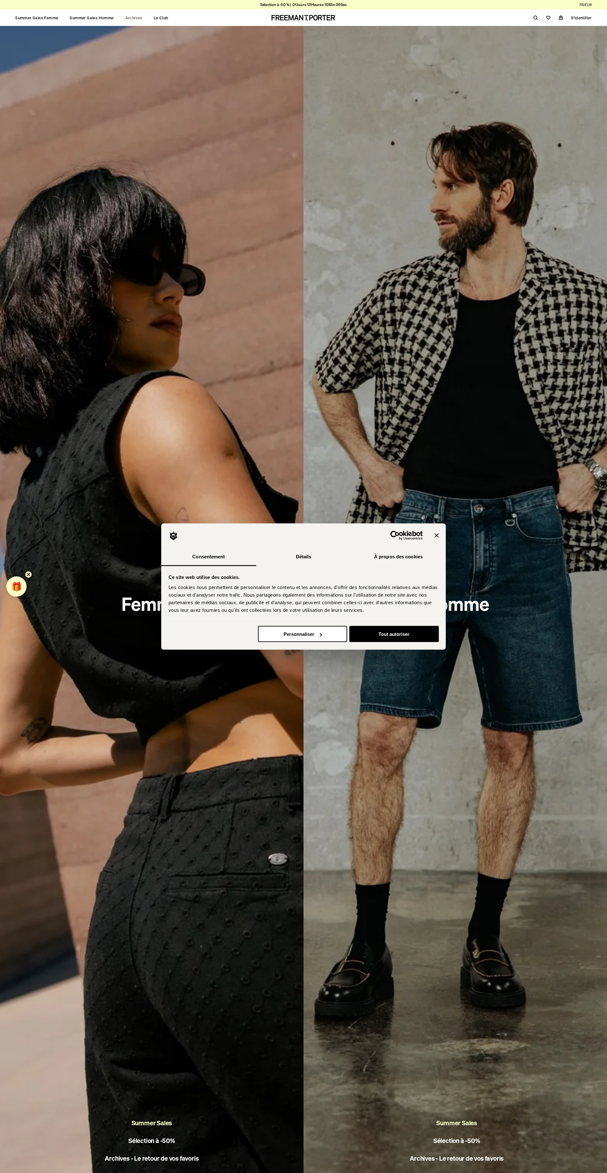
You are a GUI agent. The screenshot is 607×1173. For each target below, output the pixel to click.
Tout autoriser (393, 634)
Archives (133, 18)
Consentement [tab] (208, 556)
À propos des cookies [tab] (398, 556)
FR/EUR (585, 5)
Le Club (161, 18)
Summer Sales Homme (91, 18)
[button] (16, 586)
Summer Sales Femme (36, 18)
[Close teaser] (28, 574)
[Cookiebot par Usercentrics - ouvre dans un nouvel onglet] (395, 535)
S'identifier (581, 18)
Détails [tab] (303, 556)
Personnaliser (299, 634)
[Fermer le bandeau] (436, 535)
